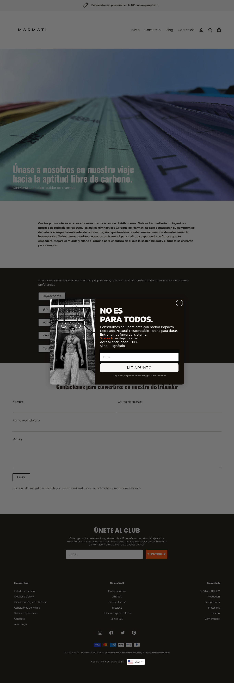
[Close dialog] (179, 303)
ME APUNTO (139, 368)
